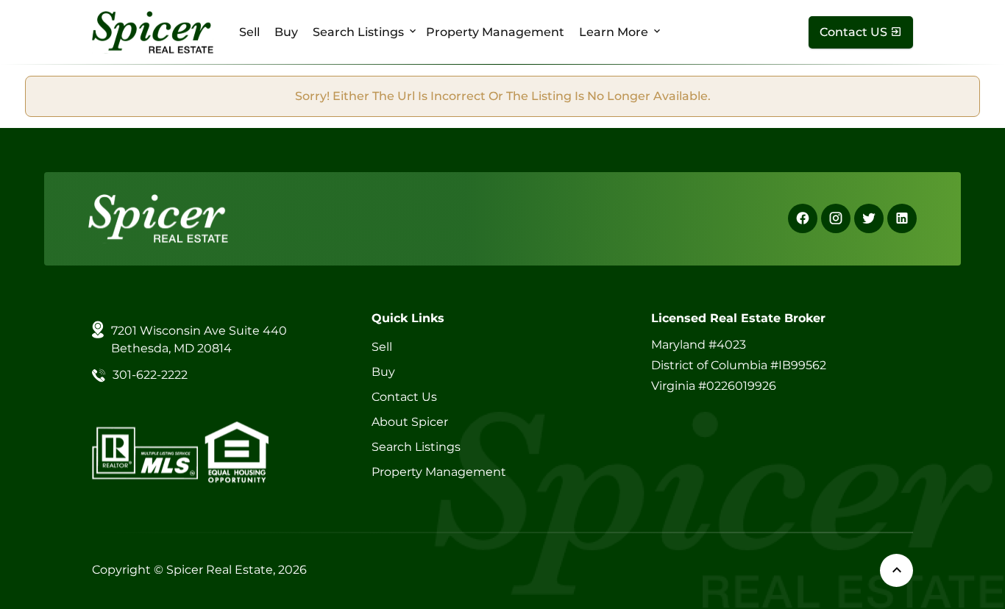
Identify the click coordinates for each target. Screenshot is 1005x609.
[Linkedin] (902, 218)
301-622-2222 (150, 375)
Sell (249, 32)
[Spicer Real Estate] (152, 31)
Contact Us (404, 397)
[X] (869, 218)
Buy (286, 32)
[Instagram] (835, 218)
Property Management (495, 32)
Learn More (613, 32)
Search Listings (358, 32)
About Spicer (410, 422)
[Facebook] (802, 218)
